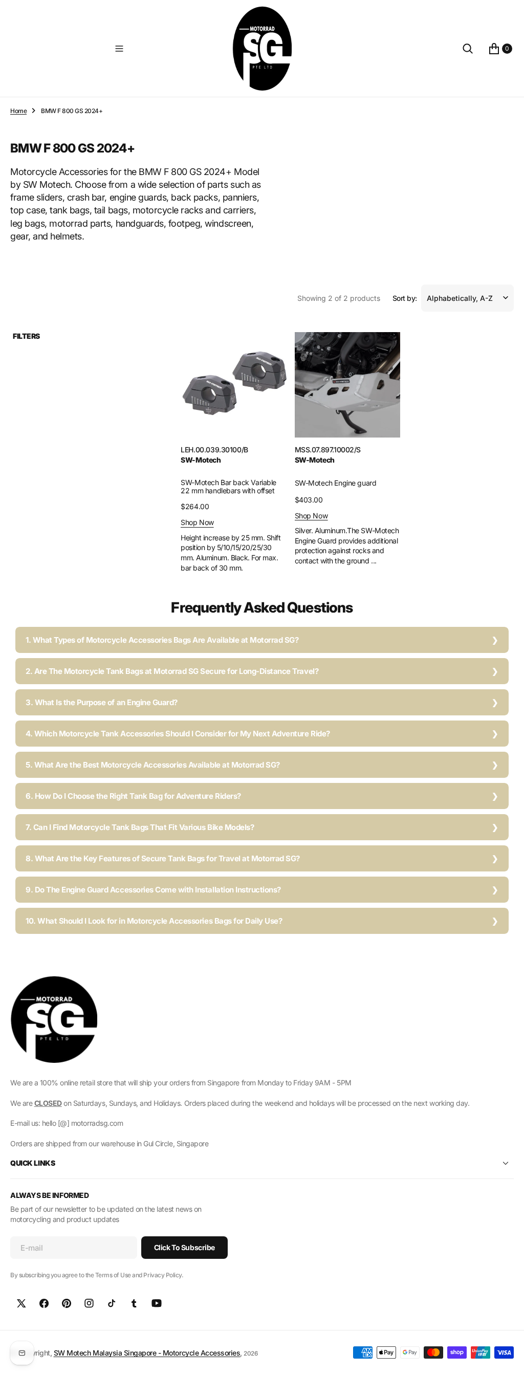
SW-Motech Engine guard (336, 482)
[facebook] (44, 1303)
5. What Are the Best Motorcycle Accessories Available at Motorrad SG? (153, 765)
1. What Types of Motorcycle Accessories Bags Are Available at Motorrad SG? (162, 640)
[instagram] (89, 1303)
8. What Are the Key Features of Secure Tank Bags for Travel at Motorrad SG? (163, 858)
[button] (119, 48)
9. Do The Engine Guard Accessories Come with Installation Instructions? (153, 889)
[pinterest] (66, 1303)
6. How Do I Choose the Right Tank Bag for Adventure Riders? (133, 796)
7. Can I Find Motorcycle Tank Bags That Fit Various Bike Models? (140, 827)
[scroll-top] (506, 1357)
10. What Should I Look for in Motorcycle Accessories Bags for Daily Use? (154, 921)
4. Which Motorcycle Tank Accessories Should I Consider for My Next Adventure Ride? (178, 733)
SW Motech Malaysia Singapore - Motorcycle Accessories (147, 1352)
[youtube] (156, 1303)
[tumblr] (134, 1303)
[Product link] (233, 385)
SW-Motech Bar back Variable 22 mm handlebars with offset (228, 486)
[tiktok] (111, 1303)
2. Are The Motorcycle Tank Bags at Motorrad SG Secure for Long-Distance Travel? (172, 671)
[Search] (467, 48)
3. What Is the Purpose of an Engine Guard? (102, 702)
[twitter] (21, 1303)
